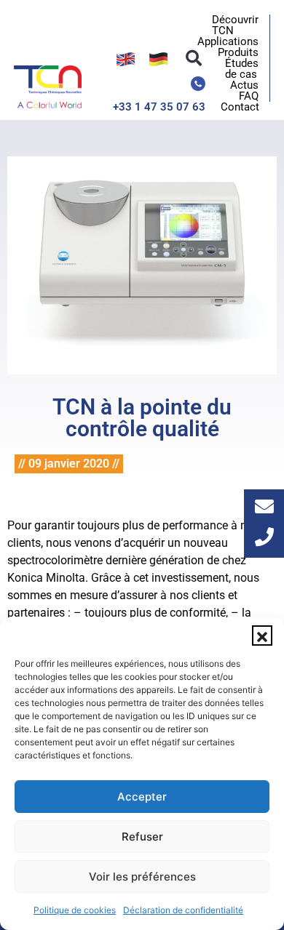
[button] (262, 635)
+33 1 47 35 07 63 (159, 106)
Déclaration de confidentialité (183, 910)
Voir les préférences (142, 876)
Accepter (142, 796)
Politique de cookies (74, 910)
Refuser (142, 836)
